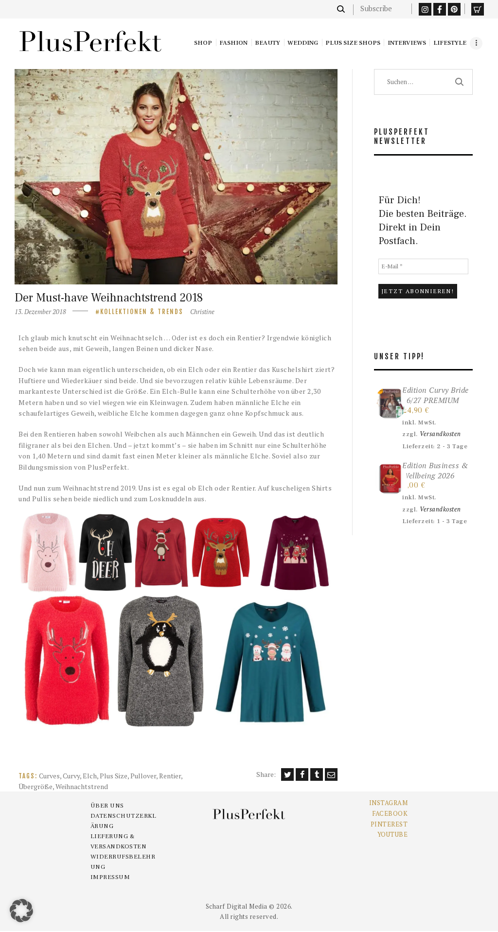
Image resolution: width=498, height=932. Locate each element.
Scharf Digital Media (236, 906)
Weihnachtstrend (81, 786)
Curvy (71, 775)
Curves (49, 775)
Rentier (170, 775)
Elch (90, 775)
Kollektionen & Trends (141, 312)
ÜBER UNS (107, 805)
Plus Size (113, 775)
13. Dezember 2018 (40, 311)
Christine (202, 311)
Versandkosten (440, 434)
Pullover (143, 775)
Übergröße (35, 786)
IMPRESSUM (110, 877)
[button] (47, 552)
